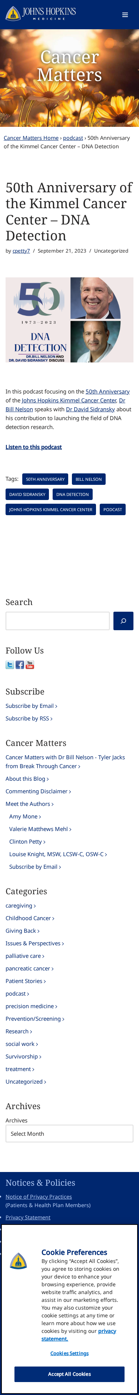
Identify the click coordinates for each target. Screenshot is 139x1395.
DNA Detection (72, 494)
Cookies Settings (69, 1353)
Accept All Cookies (69, 1374)
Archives (16, 1120)
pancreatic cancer (28, 968)
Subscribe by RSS (27, 718)
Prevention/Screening (33, 1018)
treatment (18, 1069)
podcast (73, 137)
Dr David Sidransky (90, 409)
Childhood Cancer (28, 918)
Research (17, 1031)
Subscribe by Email (30, 705)
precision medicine (30, 1006)
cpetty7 (21, 250)
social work (20, 1043)
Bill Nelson (89, 479)
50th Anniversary (108, 391)
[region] (69, 1309)
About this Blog (25, 778)
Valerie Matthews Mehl (38, 828)
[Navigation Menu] (125, 15)
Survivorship (22, 1056)
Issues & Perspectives (33, 943)
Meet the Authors (28, 803)
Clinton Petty (25, 841)
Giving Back (21, 930)
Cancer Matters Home (31, 137)
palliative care (23, 955)
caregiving (19, 905)
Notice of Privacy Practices (39, 1196)
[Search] (123, 621)
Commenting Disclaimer (36, 791)
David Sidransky (27, 494)
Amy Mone (23, 816)
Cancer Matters (69, 65)
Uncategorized (24, 1081)
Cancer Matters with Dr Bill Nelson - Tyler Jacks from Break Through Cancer (65, 761)
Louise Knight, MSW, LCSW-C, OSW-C (56, 854)
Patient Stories (24, 980)
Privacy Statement (28, 1217)
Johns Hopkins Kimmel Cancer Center (69, 400)
